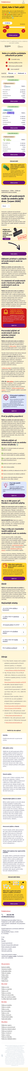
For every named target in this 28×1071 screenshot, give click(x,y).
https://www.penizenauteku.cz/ (14, 715)
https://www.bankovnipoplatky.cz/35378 (15, 682)
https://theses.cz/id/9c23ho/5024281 (15, 670)
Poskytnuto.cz (5, 2)
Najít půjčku (14, 254)
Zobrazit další (14, 161)
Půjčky (12, 190)
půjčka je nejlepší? (11, 648)
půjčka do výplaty (6, 368)
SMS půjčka (10, 381)
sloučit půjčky (9, 624)
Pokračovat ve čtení (14, 738)
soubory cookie (12, 956)
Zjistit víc (14, 325)
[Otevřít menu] (23, 1)
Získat (14, 101)
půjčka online (12, 346)
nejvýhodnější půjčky (17, 545)
